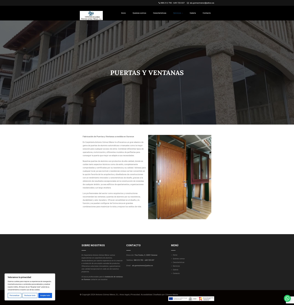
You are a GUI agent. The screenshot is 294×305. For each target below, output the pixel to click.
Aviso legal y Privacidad (130, 294)
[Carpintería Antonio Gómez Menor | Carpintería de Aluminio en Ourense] (91, 15)
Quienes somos (139, 13)
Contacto (207, 13)
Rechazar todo (29, 295)
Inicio (123, 13)
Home (175, 255)
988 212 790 (138, 260)
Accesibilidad (146, 294)
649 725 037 (149, 260)
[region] (30, 286)
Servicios (177, 13)
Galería (193, 13)
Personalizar (15, 295)
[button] (287, 298)
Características (159, 13)
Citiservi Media (171, 294)
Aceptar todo (45, 295)
